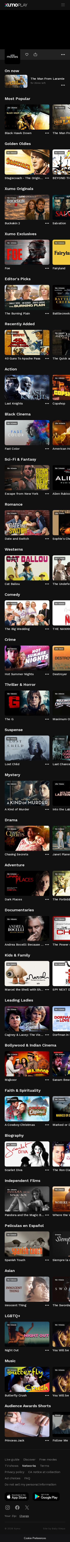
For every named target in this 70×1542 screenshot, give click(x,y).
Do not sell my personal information (30, 1484)
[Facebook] (17, 1507)
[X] (27, 1507)
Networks (29, 1466)
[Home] (16, 5)
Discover (29, 1459)
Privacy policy (14, 1472)
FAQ (27, 1478)
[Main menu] (63, 5)
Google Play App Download (46, 1497)
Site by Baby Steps (54, 1528)
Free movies (48, 1459)
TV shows (11, 1466)
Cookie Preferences (35, 1538)
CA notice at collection (44, 1472)
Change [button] (24, 1515)
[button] (35, 81)
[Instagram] (7, 1507)
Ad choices (12, 1478)
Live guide (12, 1459)
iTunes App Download (17, 1497)
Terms (44, 1466)
